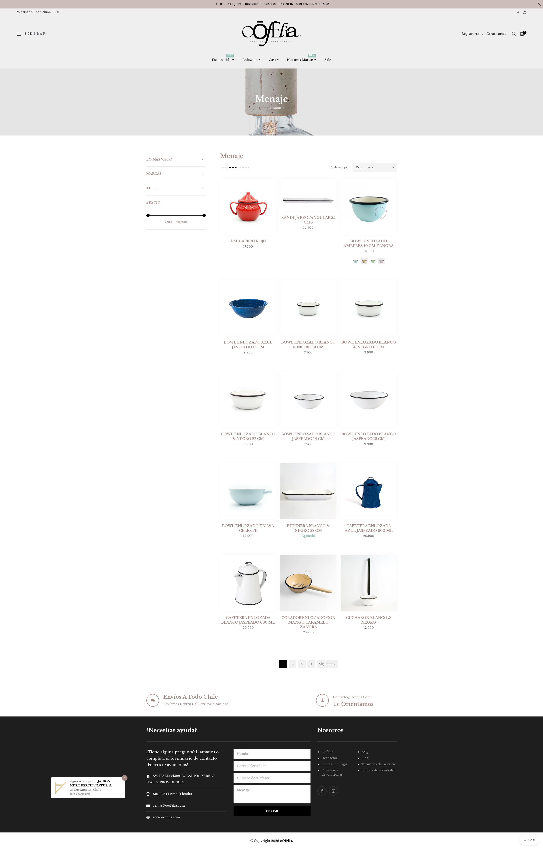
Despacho (329, 758)
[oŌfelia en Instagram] (524, 12)
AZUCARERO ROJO (248, 241)
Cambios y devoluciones (332, 772)
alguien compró (82, 781)
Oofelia (327, 752)
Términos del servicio (378, 764)
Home (263, 108)
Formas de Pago (334, 764)
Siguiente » (327, 664)
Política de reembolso (378, 770)
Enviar (272, 811)
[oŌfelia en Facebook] (518, 12)
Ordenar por (339, 167)
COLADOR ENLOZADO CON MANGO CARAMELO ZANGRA (308, 622)
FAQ (364, 752)
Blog (364, 758)
